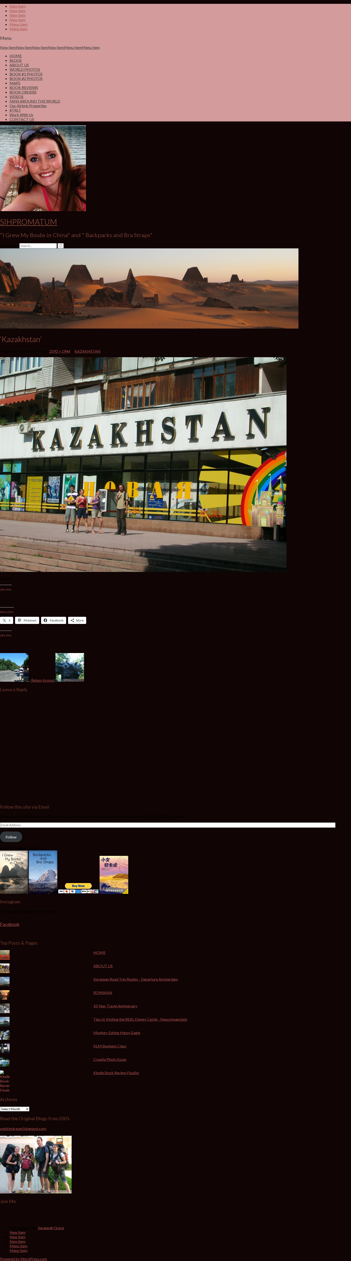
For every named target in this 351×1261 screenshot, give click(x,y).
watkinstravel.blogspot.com (23, 1128)
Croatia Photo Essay (110, 1059)
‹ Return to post (42, 680)
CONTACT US (22, 119)
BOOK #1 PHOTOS (26, 74)
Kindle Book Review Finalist (116, 1072)
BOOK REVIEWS (24, 87)
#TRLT (15, 110)
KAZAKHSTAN (87, 351)
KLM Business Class (109, 1046)
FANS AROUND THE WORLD (35, 101)
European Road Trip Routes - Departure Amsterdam (135, 979)
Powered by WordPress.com (23, 1258)
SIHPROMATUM (28, 221)
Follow (10, 837)
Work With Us (21, 114)
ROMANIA (102, 992)
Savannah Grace (51, 1227)
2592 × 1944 (59, 351)
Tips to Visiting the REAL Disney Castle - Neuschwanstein (140, 1019)
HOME (16, 55)
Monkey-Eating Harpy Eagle (116, 1032)
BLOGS (16, 60)
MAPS (15, 83)
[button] (14, 667)
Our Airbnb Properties (28, 105)
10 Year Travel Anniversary (115, 1006)
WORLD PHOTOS (25, 69)
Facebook (9, 924)
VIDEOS (16, 96)
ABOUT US (19, 65)
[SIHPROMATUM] (149, 327)
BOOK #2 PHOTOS (26, 78)
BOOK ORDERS (23, 92)
